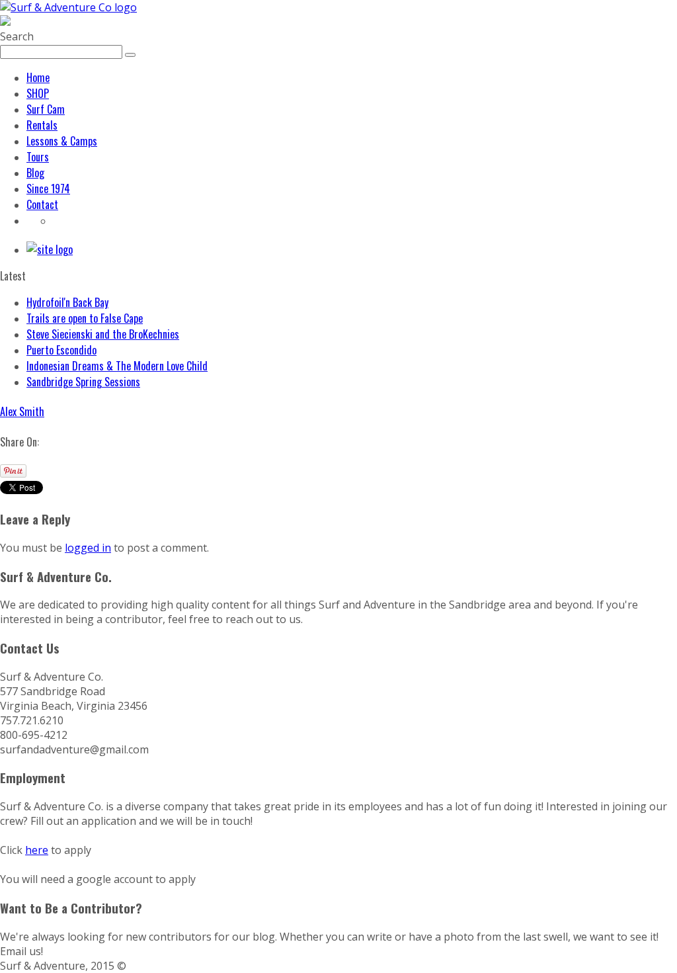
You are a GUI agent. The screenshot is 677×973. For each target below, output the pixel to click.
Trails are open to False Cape (84, 318)
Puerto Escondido (61, 350)
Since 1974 (48, 188)
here (36, 850)
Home (38, 77)
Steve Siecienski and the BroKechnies (102, 334)
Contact (42, 204)
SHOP (37, 93)
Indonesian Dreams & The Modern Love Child (117, 366)
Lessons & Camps (61, 141)
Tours (37, 157)
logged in (88, 547)
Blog (35, 173)
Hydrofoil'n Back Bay (67, 302)
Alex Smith (22, 411)
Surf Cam (45, 109)
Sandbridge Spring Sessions (83, 382)
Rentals (42, 125)
